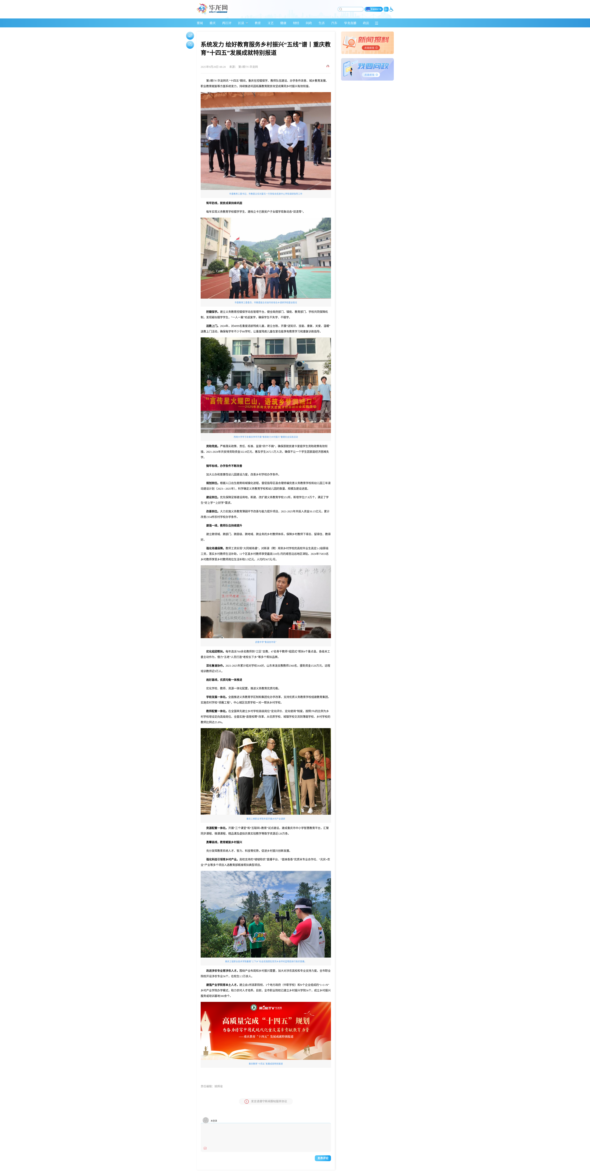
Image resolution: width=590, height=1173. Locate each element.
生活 (322, 23)
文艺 (270, 23)
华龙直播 (350, 23)
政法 (366, 23)
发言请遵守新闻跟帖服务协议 (269, 1101)
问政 (309, 23)
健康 (283, 23)
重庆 (212, 23)
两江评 (226, 23)
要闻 (200, 23)
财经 (296, 23)
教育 (258, 23)
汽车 (334, 23)
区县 (241, 23)
